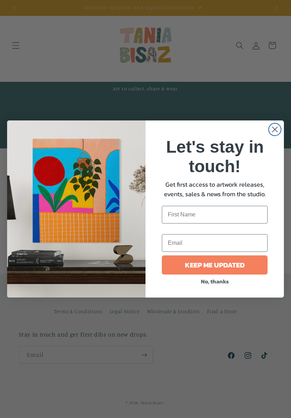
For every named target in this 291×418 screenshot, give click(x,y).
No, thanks (215, 281)
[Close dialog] (275, 129)
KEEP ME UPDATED (215, 265)
